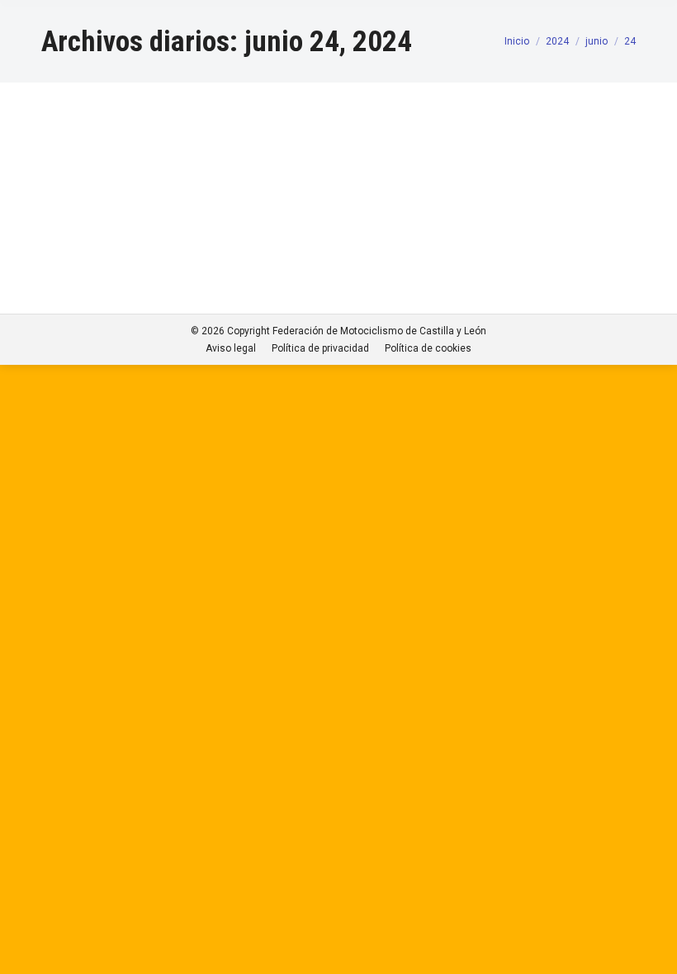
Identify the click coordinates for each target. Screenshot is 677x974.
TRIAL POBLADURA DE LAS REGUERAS (200, 169)
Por (151, 200)
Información (89, 200)
